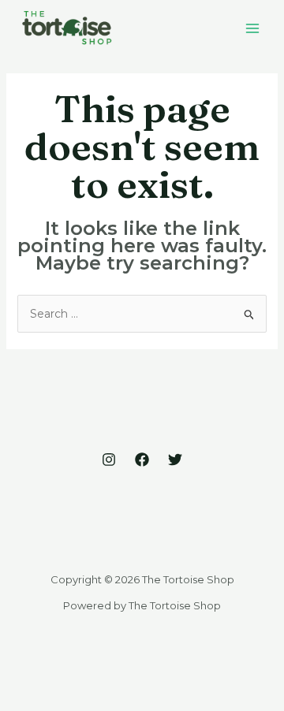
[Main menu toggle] (252, 28)
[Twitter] (175, 459)
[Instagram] (109, 459)
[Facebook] (142, 459)
